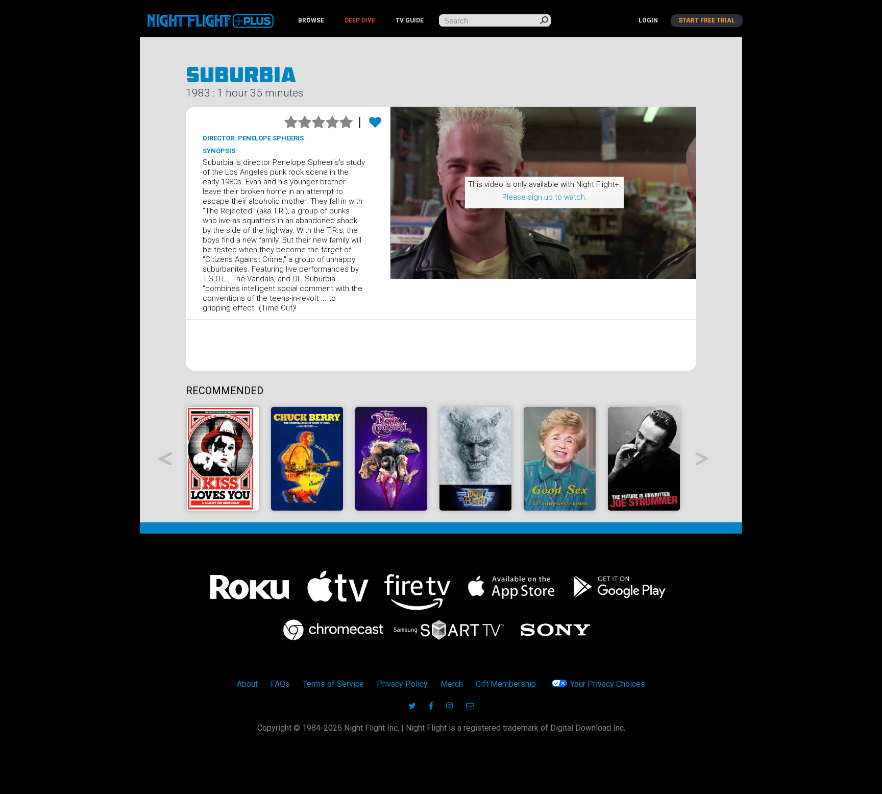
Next (702, 458)
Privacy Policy (402, 684)
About (247, 684)
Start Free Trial (706, 20)
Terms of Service (333, 684)
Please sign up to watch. (544, 197)
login (648, 20)
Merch (451, 684)
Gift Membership (506, 684)
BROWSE (311, 20)
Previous (166, 458)
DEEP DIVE (360, 20)
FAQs (280, 684)
